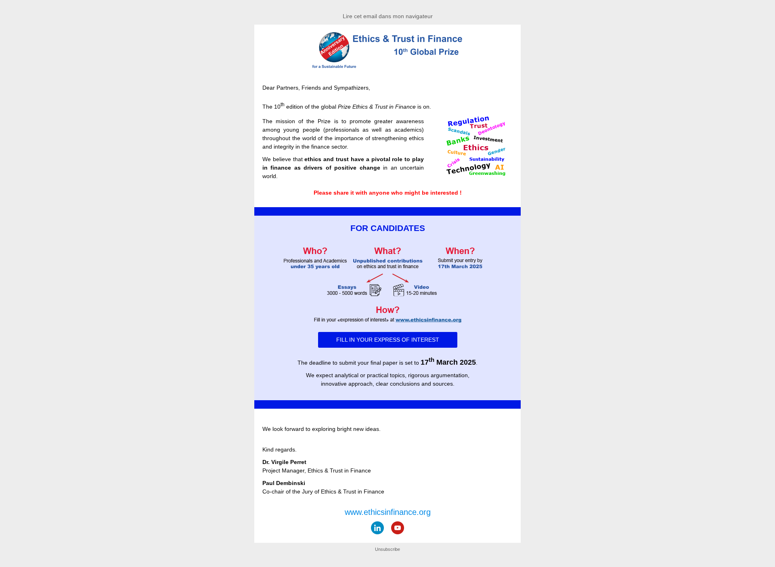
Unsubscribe (387, 549)
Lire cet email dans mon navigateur (388, 16)
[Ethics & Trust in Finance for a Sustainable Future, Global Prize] (387, 67)
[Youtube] (397, 527)
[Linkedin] (377, 527)
